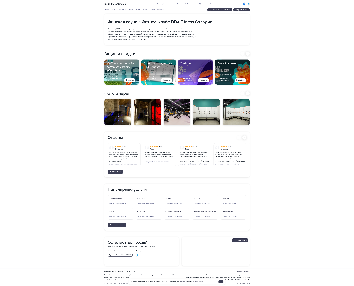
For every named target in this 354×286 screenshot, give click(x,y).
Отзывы (144, 10)
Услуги (106, 10)
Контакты (160, 10)
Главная (110, 17)
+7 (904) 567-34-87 (243, 271)
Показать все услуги (117, 225)
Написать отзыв (115, 172)
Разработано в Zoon (243, 283)
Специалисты (122, 10)
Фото (131, 10)
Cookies (182, 282)
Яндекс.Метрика (197, 282)
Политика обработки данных (128, 283)
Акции (137, 10)
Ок (221, 282)
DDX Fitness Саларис (115, 4)
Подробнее (130, 80)
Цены (113, 10)
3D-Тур (152, 10)
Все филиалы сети (241, 10)
